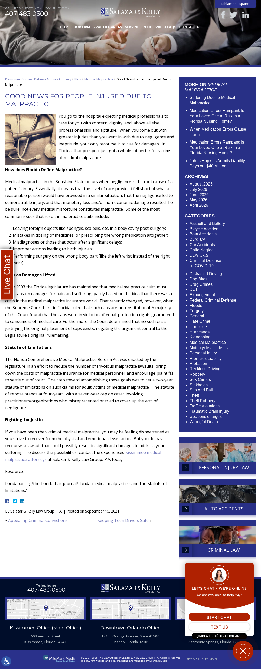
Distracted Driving (206, 274)
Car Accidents (202, 245)
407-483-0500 (26, 13)
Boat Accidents (203, 234)
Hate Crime (200, 321)
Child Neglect (202, 250)
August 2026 (201, 184)
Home (65, 27)
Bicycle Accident (204, 229)
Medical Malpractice (98, 79)
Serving (132, 27)
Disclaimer (210, 659)
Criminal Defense (205, 260)
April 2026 (199, 205)
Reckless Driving (205, 369)
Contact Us (190, 27)
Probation (198, 363)
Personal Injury (203, 353)
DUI (193, 289)
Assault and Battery (207, 223)
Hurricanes (200, 332)
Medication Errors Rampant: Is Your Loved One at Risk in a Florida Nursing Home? (217, 115)
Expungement (202, 295)
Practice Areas (107, 27)
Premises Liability (206, 358)
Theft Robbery (202, 400)
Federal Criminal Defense (213, 300)
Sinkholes (199, 385)
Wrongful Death (204, 422)
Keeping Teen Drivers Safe (123, 520)
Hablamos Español (235, 3)
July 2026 (198, 189)
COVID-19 (199, 255)
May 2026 (198, 200)
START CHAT (219, 617)
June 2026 (199, 195)
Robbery (197, 374)
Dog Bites (198, 279)
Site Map (193, 659)
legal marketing (119, 660)
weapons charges (206, 416)
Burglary (197, 239)
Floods (196, 305)
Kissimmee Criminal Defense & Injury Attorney (38, 79)
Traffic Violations (205, 406)
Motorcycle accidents (209, 348)
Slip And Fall (201, 390)
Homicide (198, 326)
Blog (147, 27)
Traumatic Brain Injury (209, 411)
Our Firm (81, 27)
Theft (194, 395)
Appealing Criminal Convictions (38, 520)
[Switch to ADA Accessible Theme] (6, 661)
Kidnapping (200, 337)
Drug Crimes (201, 284)
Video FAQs (165, 27)
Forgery (197, 311)
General (197, 316)
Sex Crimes (200, 379)
